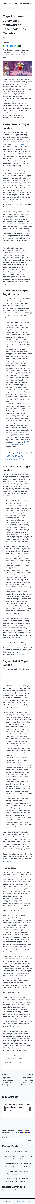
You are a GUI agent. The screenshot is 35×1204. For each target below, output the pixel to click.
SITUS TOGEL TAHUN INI (11, 1066)
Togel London (19, 144)
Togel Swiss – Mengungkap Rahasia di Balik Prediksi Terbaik (27, 1080)
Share (24, 46)
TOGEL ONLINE (7, 13)
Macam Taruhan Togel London (13, 1058)
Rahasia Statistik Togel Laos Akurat (17, 1151)
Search (4, 1137)
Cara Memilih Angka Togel (11, 1055)
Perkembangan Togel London (12, 1062)
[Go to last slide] (5, 1109)
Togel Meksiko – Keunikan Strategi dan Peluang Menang (8, 1080)
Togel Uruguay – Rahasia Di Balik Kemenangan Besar (18, 455)
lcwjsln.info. (14, 1026)
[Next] (30, 1109)
